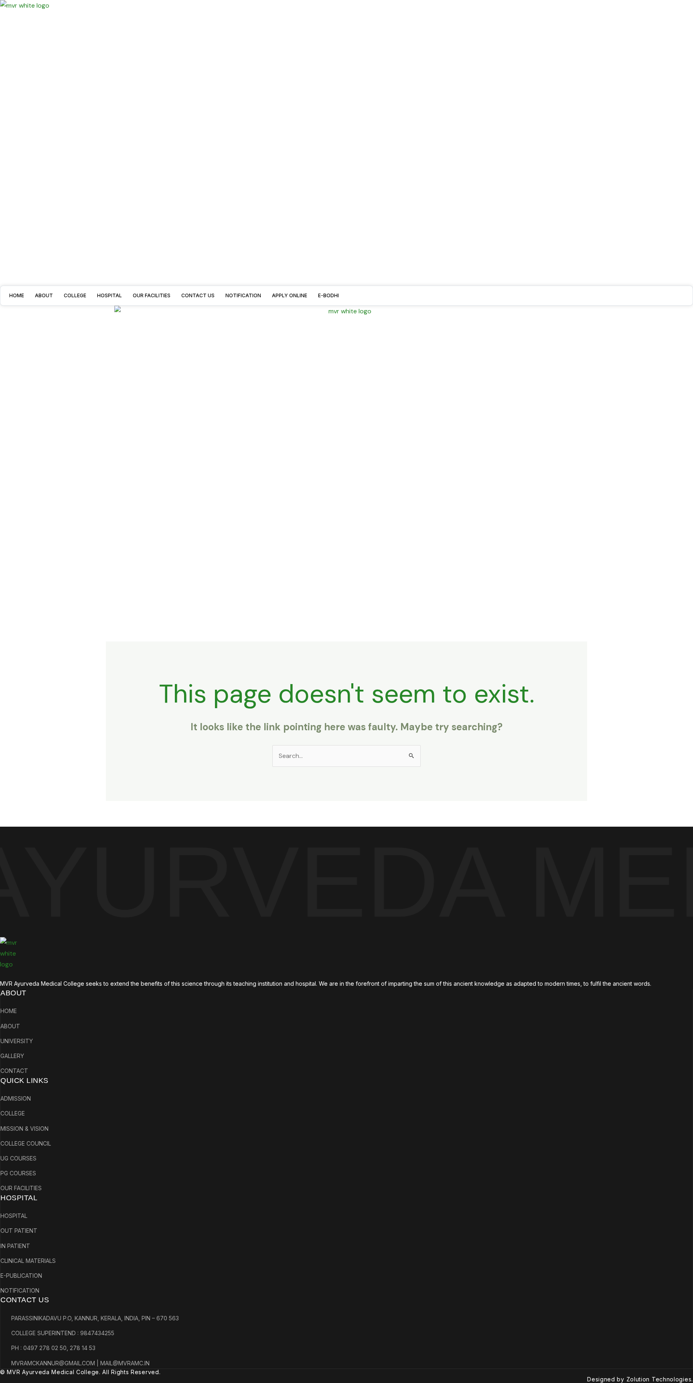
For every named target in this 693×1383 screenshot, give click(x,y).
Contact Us (198, 295)
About (44, 295)
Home (16, 295)
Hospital (109, 295)
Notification (243, 295)
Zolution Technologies (659, 1379)
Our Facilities (151, 295)
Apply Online (289, 295)
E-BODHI (328, 295)
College (75, 295)
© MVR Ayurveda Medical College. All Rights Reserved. (80, 1372)
